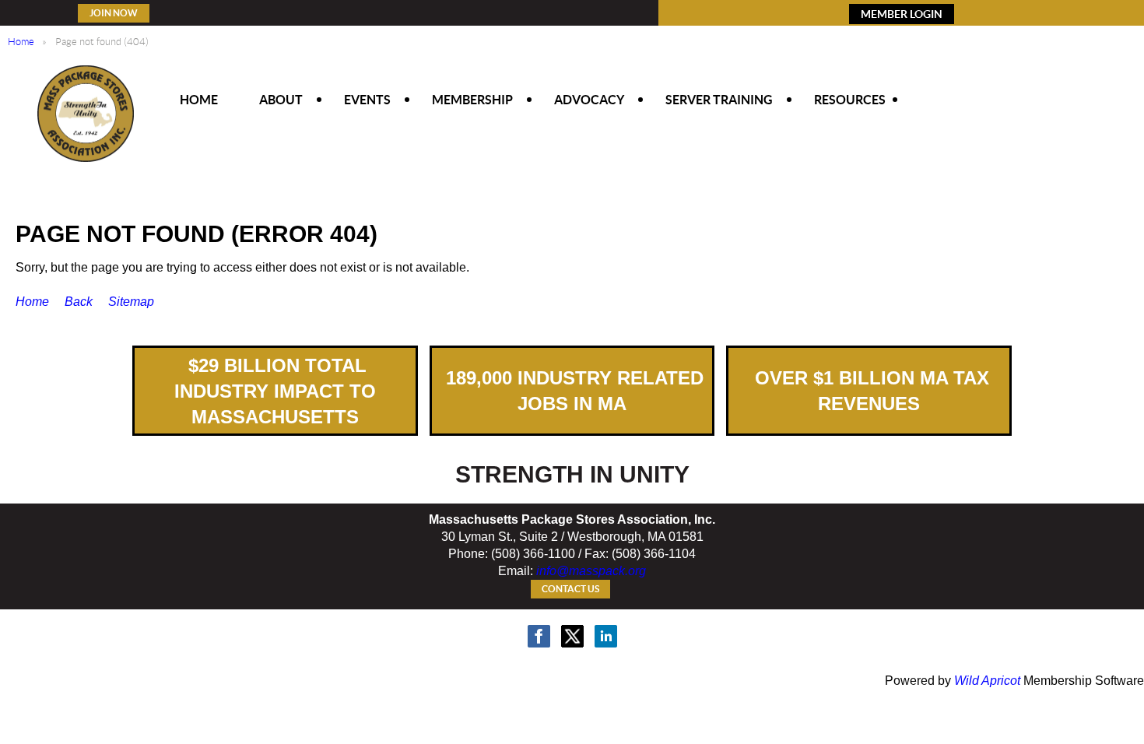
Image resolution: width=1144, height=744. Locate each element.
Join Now (113, 13)
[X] (572, 636)
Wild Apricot (987, 680)
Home (21, 41)
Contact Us (570, 589)
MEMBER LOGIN (901, 14)
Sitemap (131, 301)
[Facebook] (539, 636)
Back (79, 301)
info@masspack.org (591, 570)
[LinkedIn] (606, 636)
